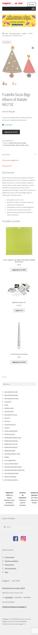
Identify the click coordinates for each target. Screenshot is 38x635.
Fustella (21, 145)
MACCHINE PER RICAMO (11, 395)
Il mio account (9, 557)
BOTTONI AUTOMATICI (11, 480)
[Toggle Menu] (33, 9)
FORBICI (6, 457)
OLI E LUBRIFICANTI (10, 460)
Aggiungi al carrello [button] (19, 270)
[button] (32, 47)
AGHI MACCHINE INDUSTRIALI (13, 467)
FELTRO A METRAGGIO (10, 431)
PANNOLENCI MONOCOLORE (12, 437)
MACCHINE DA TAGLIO (10, 415)
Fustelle (24, 33)
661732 (7, 145)
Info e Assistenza (10, 568)
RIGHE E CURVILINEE (10, 477)
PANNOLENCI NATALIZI (11, 447)
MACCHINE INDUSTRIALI (11, 398)
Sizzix (27, 145)
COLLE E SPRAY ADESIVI (11, 464)
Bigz (17, 145)
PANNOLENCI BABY (9, 450)
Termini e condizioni (11, 561)
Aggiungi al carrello (11, 132)
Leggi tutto (19, 310)
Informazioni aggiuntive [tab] (10, 160)
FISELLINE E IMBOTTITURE (12, 454)
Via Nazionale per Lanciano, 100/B (13, 588)
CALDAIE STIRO (8, 411)
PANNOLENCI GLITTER (10, 444)
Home (6, 33)
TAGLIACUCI (7, 402)
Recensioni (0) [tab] (7, 166)
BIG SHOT (12, 145)
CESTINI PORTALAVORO (11, 473)
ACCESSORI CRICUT (10, 424)
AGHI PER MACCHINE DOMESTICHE (14, 470)
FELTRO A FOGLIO (9, 434)
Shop (6, 572)
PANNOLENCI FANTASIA (11, 441)
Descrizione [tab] (6, 154)
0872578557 (9, 597)
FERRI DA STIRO (9, 408)
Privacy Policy (9, 565)
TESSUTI (7, 428)
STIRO (6, 405)
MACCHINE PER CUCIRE (11, 392)
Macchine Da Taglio (14, 33)
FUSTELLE (7, 421)
